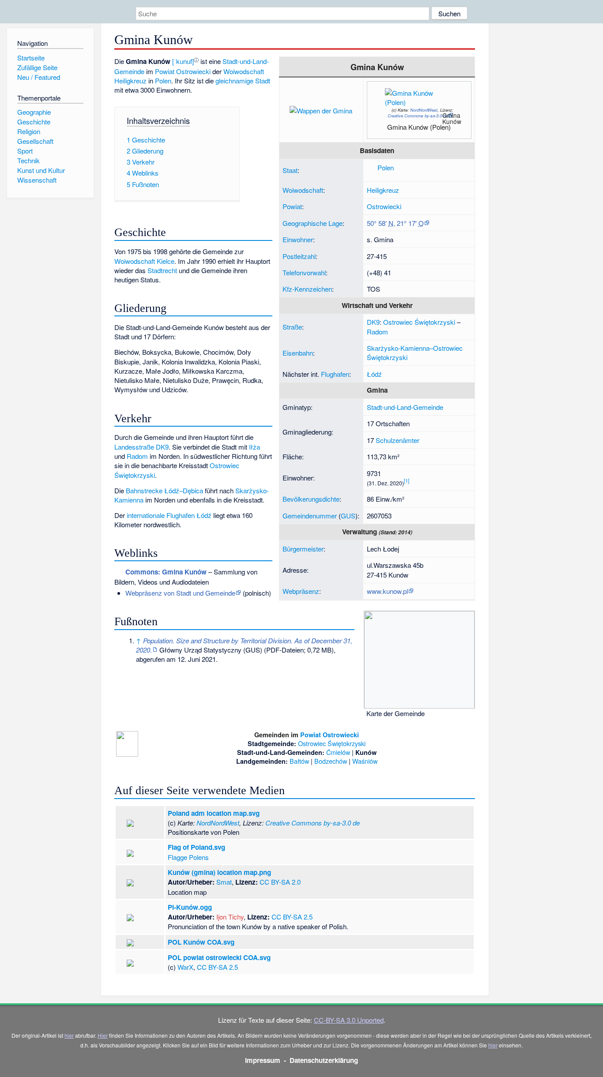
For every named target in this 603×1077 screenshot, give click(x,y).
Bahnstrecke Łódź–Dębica (164, 490)
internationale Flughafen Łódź (169, 515)
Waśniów (364, 761)
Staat (290, 170)
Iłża (254, 446)
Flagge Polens (188, 857)
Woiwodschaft (303, 190)
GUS (348, 515)
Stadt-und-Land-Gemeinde (405, 407)
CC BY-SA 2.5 (292, 916)
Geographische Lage (313, 223)
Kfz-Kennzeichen (307, 288)
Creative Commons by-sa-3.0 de (418, 116)
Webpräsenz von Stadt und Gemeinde (180, 592)
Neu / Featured (38, 77)
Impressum (262, 1060)
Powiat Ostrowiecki (183, 71)
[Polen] (371, 167)
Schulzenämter (397, 440)
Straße (292, 326)
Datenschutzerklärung (324, 1060)
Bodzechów (330, 761)
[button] (183, 61)
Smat (224, 881)
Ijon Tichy (230, 916)
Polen (385, 167)
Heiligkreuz (383, 190)
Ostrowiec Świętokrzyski (419, 321)
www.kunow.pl (387, 591)
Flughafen (335, 374)
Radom (377, 331)
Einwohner (298, 239)
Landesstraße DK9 (141, 446)
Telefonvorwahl (304, 272)
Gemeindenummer (310, 515)
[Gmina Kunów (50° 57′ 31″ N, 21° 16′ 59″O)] (439, 117)
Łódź (374, 374)
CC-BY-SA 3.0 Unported (349, 1019)
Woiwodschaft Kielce (144, 261)
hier (69, 1035)
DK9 (373, 321)
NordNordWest (423, 110)
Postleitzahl (299, 256)
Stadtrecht (162, 270)
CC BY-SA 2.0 (280, 881)
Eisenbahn (298, 352)
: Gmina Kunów (166, 572)
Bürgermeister (303, 548)
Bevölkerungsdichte (311, 498)
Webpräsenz (301, 591)
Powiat (292, 206)
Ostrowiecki (384, 206)
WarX (185, 967)
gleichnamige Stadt (242, 80)
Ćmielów (338, 752)
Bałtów (299, 761)
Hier (103, 1035)
